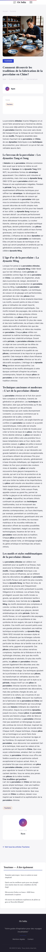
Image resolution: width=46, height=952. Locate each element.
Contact (30, 939)
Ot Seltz (19, 2)
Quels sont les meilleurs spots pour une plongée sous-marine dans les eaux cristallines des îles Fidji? (21, 884)
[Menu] (31, 2)
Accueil (5, 11)
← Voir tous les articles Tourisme (16, 847)
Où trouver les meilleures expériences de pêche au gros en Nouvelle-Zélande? (22, 901)
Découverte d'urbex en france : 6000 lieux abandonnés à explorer (19, 893)
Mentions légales (19, 939)
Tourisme (13, 11)
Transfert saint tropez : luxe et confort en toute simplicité (21, 876)
